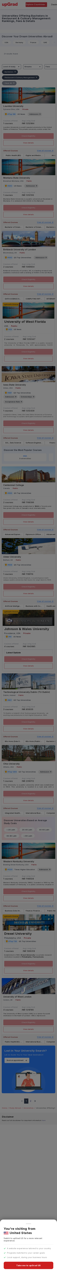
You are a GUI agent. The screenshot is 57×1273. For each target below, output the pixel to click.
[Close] (28, 1223)
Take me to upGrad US (28, 1265)
